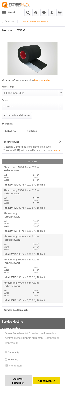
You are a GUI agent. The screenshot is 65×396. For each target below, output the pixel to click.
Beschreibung (11, 141)
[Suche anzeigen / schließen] (27, 12)
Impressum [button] (11, 343)
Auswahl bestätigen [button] (18, 380)
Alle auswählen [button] (46, 380)
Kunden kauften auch (16, 310)
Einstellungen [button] (13, 365)
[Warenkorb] (59, 12)
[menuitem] (8, 12)
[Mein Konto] (51, 12)
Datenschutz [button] (51, 338)
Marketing (13, 359)
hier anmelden (42, 80)
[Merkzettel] (43, 12)
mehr (57, 150)
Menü (11, 12)
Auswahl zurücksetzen (19, 115)
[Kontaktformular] (35, 12)
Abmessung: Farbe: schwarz (12, 214)
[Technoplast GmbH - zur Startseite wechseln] (17, 5)
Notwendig (13, 352)
